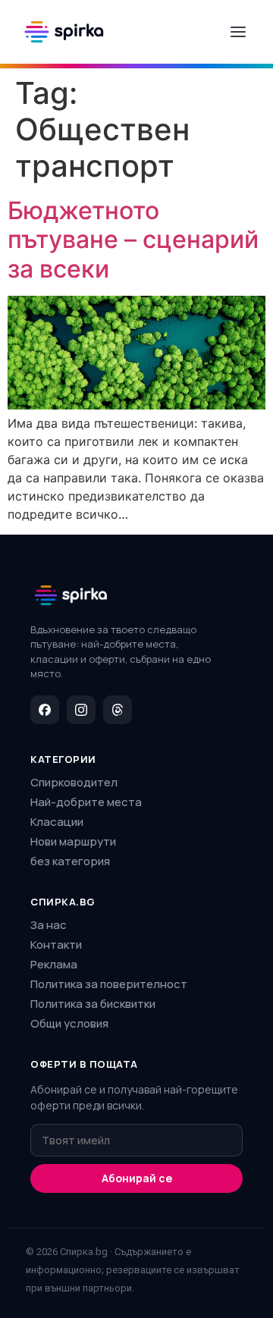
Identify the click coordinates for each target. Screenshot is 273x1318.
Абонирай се (137, 1178)
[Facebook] (44, 709)
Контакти (56, 944)
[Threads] (117, 709)
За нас (48, 924)
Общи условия (69, 1023)
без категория (70, 861)
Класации (56, 821)
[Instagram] (81, 709)
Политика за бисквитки (92, 1003)
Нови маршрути (73, 841)
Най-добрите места (86, 802)
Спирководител (74, 782)
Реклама (53, 964)
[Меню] (238, 32)
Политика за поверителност (108, 984)
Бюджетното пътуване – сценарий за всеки (133, 240)
